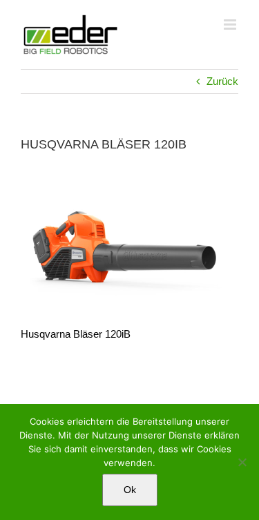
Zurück (222, 81)
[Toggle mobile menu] (231, 24)
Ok (130, 489)
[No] (242, 462)
